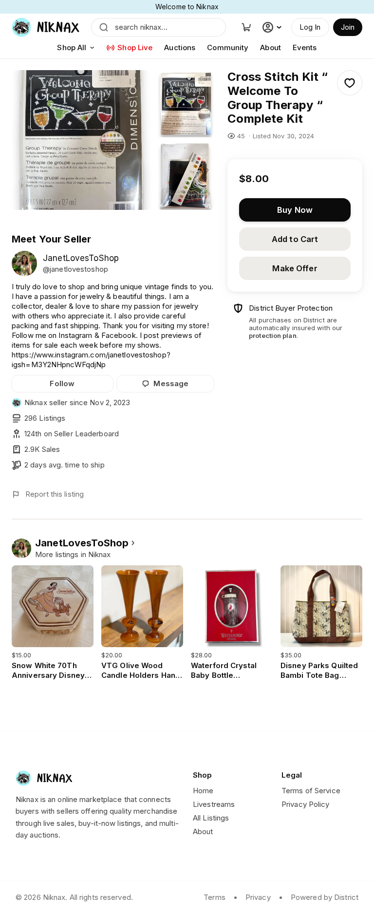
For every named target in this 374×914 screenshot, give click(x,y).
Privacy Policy (305, 804)
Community (227, 47)
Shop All (71, 47)
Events (305, 47)
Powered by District (324, 897)
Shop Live (134, 47)
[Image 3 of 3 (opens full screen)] (185, 176)
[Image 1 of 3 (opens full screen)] (81, 140)
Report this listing (54, 494)
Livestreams (214, 804)
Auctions (179, 47)
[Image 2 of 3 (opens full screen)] (185, 103)
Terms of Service (310, 790)
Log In (310, 27)
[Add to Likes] (349, 82)
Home (203, 790)
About (270, 47)
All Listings (211, 817)
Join (348, 27)
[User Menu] (273, 27)
